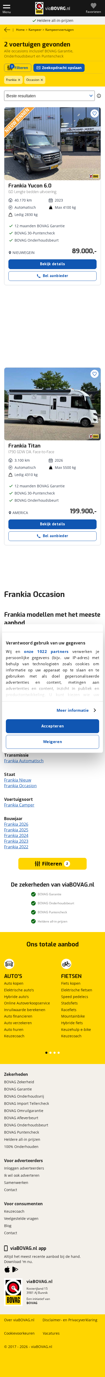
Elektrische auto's (19, 989)
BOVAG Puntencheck (21, 1132)
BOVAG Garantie (18, 1089)
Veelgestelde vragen (21, 1218)
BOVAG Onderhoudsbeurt (26, 1125)
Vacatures (51, 1333)
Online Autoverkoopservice (27, 1003)
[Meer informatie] (99, 95)
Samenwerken (16, 1182)
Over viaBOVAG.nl (19, 1319)
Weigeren (52, 741)
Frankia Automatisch (24, 761)
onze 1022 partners (46, 651)
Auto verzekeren (18, 1022)
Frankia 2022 (16, 847)
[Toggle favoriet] (94, 113)
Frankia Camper (19, 805)
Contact (10, 1189)
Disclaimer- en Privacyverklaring (70, 1319)
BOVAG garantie (55, 20)
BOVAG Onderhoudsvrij (24, 1096)
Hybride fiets (72, 1022)
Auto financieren (18, 1016)
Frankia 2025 (16, 830)
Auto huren (13, 1029)
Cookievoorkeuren (19, 1333)
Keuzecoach (14, 1035)
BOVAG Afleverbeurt (21, 1117)
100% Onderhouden (21, 1146)
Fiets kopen (71, 983)
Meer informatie (73, 710)
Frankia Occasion (20, 786)
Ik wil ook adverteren (22, 1175)
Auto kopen (13, 983)
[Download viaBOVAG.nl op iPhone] (7, 1270)
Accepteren (52, 726)
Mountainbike (73, 1016)
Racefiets (68, 1009)
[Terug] (7, 30)
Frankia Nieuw (17, 780)
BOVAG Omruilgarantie (23, 1110)
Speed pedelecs (74, 996)
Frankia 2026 (16, 824)
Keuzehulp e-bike (76, 1029)
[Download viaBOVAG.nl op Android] (15, 1270)
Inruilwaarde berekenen (24, 1009)
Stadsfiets (69, 1003)
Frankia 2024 (16, 835)
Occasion (32, 80)
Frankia (11, 80)
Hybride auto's (16, 996)
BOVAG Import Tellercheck (26, 1103)
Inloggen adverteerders (24, 1168)
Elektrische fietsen (76, 989)
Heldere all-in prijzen (22, 1139)
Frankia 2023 (16, 841)
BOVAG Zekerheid (19, 1081)
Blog (7, 1225)
